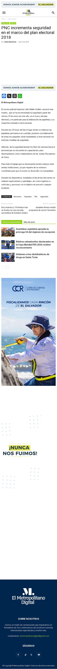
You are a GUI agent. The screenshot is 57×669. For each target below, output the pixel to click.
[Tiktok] (25, 654)
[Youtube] (38, 654)
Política (13, 23)
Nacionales (5, 23)
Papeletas (28, 197)
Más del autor (29, 222)
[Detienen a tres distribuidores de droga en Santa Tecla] (8, 257)
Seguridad (44, 197)
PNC (35, 197)
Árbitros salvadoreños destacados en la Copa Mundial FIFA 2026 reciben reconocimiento (35, 244)
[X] (31, 655)
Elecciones (17, 197)
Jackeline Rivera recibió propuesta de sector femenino (42, 208)
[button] (53, 12)
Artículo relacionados (12, 222)
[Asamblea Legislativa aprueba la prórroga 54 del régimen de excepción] (8, 232)
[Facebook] (18, 654)
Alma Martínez (10, 42)
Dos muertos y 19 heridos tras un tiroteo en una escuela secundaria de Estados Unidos (14, 210)
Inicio (3, 19)
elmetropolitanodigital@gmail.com (34, 636)
